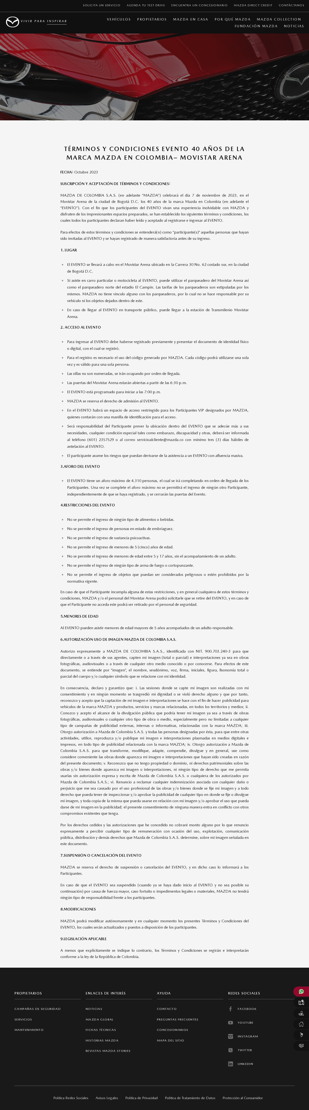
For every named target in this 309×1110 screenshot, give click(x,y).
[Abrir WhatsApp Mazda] (301, 991)
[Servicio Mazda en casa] (301, 1024)
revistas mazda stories (108, 1051)
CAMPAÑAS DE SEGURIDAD (37, 1009)
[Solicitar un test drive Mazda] (301, 1013)
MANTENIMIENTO (29, 1030)
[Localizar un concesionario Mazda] (301, 1002)
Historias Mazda (102, 1040)
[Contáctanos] (301, 1046)
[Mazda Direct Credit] (301, 1035)
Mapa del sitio (170, 1040)
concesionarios (173, 1030)
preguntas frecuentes (178, 1019)
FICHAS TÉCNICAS (101, 1030)
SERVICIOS (23, 1019)
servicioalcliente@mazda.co (160, 439)
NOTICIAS (94, 1009)
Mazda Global (100, 1019)
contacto (167, 1009)
